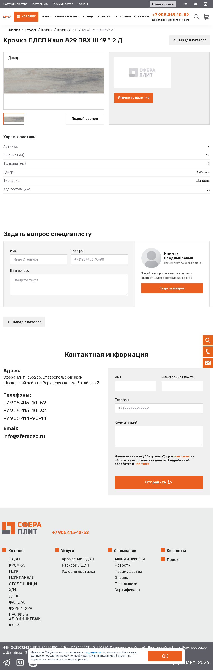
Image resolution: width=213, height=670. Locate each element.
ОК (165, 656)
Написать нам (163, 4)
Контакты (141, 16)
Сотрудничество (15, 4)
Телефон (78, 251)
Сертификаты (127, 590)
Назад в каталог (192, 40)
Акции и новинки (67, 16)
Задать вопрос (172, 288)
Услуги (47, 16)
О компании (122, 16)
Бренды (88, 16)
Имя (13, 251)
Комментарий (126, 422)
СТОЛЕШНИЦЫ (23, 584)
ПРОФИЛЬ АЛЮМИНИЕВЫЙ (25, 616)
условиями (94, 652)
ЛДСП (14, 559)
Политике (142, 464)
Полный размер (85, 119)
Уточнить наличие (134, 98)
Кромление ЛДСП (78, 559)
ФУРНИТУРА (20, 608)
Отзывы (82, 4)
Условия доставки (78, 571)
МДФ (13, 571)
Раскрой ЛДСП (75, 565)
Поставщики (39, 4)
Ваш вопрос (19, 271)
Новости (104, 16)
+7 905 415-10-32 (24, 410)
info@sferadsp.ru (24, 436)
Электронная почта (178, 377)
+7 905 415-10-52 (170, 14)
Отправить (155, 482)
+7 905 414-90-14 (25, 418)
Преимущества (62, 4)
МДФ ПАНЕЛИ (22, 577)
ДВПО (14, 596)
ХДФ (13, 590)
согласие (182, 456)
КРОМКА (17, 565)
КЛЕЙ (14, 625)
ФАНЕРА (17, 602)
